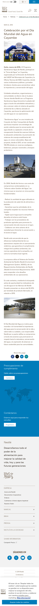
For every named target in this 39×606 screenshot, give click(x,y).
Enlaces (6, 498)
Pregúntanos (10, 425)
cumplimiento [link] (11, 368)
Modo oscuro (6, 1)
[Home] (12, 9)
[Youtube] (23, 558)
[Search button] (31, 10)
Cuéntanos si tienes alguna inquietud (16, 500)
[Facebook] (9, 558)
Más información (23, 598)
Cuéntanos (9, 378)
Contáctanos (34, 2)
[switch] (14, 2)
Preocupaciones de (13, 367)
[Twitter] (16, 558)
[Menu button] (35, 10)
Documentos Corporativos (12, 495)
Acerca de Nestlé (9, 492)
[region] (19, 591)
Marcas (19, 509)
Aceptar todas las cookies (19, 602)
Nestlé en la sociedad (19, 529)
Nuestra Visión (9, 503)
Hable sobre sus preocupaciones (16, 373)
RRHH (19, 516)
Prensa (19, 522)
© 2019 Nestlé (19, 571)
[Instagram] (29, 558)
